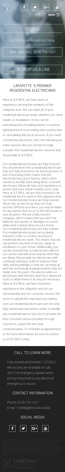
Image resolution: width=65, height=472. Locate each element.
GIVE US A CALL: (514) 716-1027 (32, 52)
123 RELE (33, 28)
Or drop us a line (32, 69)
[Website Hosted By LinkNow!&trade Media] (21, 463)
